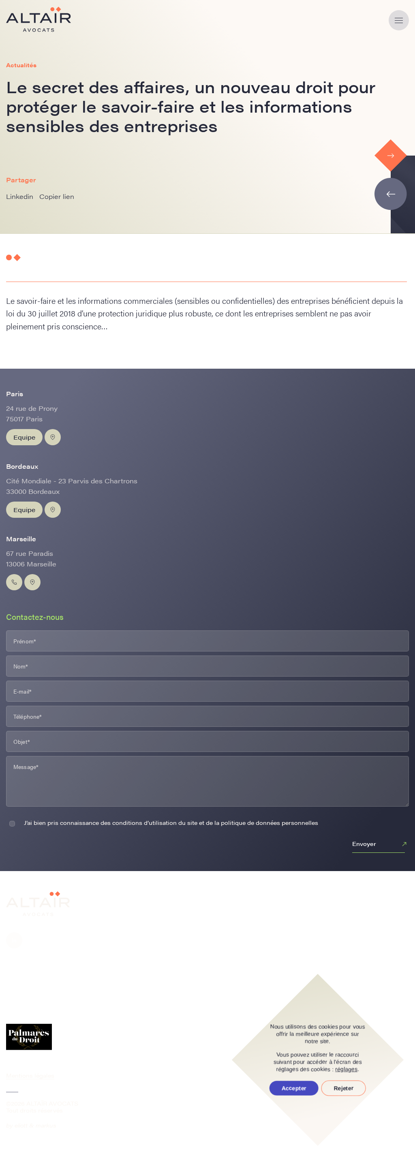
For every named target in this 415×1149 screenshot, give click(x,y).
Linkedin (19, 196)
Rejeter (343, 1088)
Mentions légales (30, 1075)
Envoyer (364, 843)
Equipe (24, 437)
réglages (347, 1069)
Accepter (294, 1088)
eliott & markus (35, 1125)
